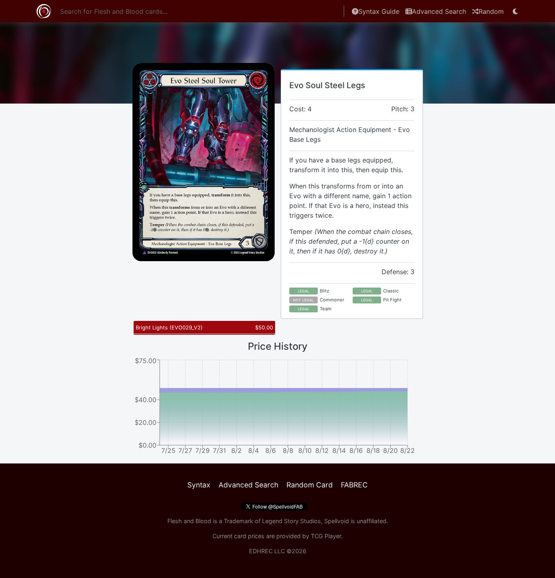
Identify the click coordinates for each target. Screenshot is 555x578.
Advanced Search (439, 11)
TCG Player (326, 536)
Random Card (309, 485)
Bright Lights (169, 328)
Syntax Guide (378, 11)
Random (491, 11)
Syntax (198, 485)
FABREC (354, 485)
